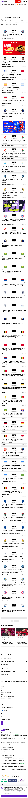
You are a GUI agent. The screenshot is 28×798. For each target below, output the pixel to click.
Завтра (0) (15, 24)
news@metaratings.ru (9, 755)
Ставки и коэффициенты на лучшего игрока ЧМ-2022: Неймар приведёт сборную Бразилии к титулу (13, 271)
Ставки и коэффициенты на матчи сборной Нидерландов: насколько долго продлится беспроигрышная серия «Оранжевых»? (13, 284)
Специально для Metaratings (7, 692)
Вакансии (3, 690)
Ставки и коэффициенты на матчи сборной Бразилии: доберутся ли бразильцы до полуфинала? (13, 258)
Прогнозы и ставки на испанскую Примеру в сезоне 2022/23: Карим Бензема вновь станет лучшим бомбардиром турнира (14, 545)
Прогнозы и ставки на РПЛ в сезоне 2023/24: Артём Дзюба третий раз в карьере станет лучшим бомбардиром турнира (13, 155)
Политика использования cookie (8, 700)
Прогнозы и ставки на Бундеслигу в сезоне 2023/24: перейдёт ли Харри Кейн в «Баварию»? (13, 221)
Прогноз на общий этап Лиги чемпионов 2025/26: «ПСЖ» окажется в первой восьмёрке (14, 35)
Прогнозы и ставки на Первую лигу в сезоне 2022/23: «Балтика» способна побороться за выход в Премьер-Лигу (13, 610)
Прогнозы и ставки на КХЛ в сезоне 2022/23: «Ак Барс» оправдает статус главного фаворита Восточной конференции (13, 519)
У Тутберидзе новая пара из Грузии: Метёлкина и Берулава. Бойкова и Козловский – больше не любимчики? (8, 642)
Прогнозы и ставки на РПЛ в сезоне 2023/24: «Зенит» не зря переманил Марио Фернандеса (13, 168)
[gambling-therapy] (21, 780)
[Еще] (26, 1)
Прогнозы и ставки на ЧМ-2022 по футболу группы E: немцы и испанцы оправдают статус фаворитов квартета (13, 428)
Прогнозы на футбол (6, 654)
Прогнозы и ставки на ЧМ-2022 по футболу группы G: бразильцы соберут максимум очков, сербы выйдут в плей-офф (13, 415)
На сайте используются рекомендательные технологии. (13, 772)
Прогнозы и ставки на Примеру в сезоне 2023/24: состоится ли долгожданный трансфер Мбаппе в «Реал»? (12, 194)
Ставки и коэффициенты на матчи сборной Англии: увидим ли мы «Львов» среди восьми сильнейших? (13, 297)
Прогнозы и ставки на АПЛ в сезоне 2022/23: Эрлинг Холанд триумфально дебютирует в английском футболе (13, 584)
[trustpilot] (4, 780)
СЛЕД (17, 620)
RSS (2, 694)
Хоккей (9, 22)
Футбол (5, 22)
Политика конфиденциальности (8, 696)
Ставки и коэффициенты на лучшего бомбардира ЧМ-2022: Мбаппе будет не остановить (12, 245)
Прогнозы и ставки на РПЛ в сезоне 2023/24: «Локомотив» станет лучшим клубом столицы (13, 142)
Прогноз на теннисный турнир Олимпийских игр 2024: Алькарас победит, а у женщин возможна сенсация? (13, 63)
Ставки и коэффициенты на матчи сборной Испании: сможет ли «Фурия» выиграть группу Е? (13, 350)
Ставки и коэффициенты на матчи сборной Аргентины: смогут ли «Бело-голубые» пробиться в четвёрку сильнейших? (13, 467)
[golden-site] (7, 776)
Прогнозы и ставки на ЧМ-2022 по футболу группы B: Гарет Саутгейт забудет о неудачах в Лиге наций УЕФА (14, 310)
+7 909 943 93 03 (8, 757)
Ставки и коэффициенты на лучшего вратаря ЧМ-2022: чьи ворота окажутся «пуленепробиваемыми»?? (14, 336)
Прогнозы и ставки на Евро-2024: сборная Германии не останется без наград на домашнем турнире (13, 102)
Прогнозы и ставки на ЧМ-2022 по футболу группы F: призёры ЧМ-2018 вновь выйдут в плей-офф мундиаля (13, 441)
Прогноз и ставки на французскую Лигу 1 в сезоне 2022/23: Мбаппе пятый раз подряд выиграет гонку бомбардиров (13, 571)
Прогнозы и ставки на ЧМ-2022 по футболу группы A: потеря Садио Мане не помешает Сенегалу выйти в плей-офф (13, 363)
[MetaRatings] (5, 730)
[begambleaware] (12, 780)
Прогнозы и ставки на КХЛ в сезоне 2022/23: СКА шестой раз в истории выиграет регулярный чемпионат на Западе (13, 532)
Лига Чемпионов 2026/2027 (8, 671)
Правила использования (6, 698)
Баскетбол (22, 22)
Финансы (3, 716)
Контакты (3, 686)
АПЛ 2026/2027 (4, 678)
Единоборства (16, 22)
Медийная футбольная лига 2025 (9, 668)
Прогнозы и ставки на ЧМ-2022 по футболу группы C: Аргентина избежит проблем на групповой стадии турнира (13, 480)
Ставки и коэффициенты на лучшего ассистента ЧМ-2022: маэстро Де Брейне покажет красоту (12, 493)
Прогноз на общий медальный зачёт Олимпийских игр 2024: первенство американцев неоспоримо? (11, 76)
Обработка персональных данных (8, 702)
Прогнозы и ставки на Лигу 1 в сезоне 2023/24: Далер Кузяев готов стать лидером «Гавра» (13, 181)
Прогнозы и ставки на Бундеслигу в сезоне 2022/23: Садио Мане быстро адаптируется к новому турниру (13, 597)
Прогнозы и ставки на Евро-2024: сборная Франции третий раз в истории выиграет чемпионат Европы (13, 115)
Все (2, 22)
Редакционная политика (6, 704)
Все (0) (2, 24)
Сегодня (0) (8, 24)
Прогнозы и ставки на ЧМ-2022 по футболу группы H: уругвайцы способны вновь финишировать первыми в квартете (13, 402)
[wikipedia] (15, 776)
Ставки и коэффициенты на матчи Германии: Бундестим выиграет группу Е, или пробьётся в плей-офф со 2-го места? (14, 389)
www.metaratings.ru (16, 734)
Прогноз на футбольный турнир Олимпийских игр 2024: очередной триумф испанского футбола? (13, 89)
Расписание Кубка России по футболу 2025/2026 (13, 681)
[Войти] (24, 1)
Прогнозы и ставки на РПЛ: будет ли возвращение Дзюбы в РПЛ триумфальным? (14, 233)
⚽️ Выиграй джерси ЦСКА (8, 4)
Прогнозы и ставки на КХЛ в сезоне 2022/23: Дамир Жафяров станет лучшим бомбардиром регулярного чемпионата (13, 506)
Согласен (14, 795)
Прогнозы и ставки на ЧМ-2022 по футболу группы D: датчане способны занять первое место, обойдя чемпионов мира (13, 454)
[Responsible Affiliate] (6, 784)
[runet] (2, 776)
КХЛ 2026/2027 (4, 674)
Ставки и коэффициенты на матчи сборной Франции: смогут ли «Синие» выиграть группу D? (13, 323)
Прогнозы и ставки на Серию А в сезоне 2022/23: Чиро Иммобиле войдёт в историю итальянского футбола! (13, 558)
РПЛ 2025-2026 (4, 664)
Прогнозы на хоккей (6, 658)
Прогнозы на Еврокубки (7, 661)
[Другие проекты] (4, 1)
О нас (2, 688)
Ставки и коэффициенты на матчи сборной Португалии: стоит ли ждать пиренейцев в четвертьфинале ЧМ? (13, 376)
